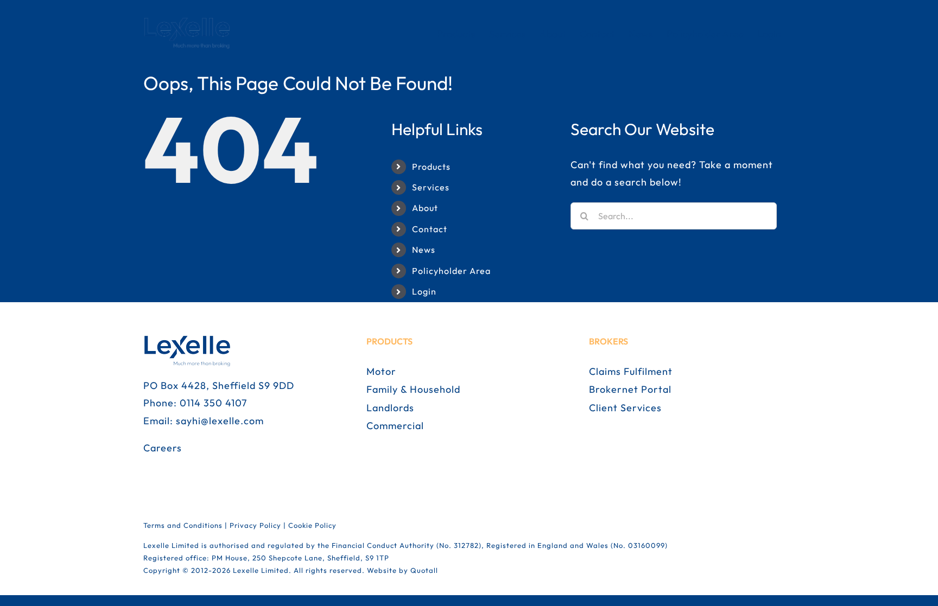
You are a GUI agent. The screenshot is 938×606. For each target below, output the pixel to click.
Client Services (625, 407)
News (423, 249)
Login (424, 291)
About (425, 207)
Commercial (395, 425)
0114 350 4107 (213, 403)
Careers (162, 448)
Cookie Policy (312, 525)
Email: (159, 420)
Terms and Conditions (183, 525)
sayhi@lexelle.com (220, 420)
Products (431, 166)
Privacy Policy (255, 525)
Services (430, 187)
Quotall (424, 570)
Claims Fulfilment (631, 371)
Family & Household (413, 389)
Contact (429, 229)
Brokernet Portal (630, 389)
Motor (381, 371)
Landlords (390, 407)
